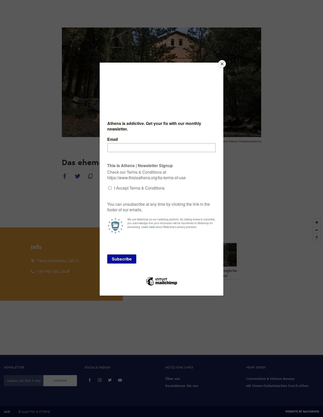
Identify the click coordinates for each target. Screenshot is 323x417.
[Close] (222, 64)
